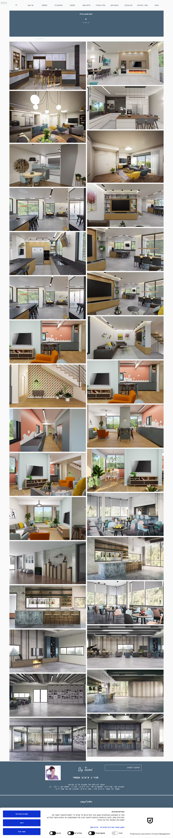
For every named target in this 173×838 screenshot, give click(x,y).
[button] (142, 5)
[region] (85, 25)
